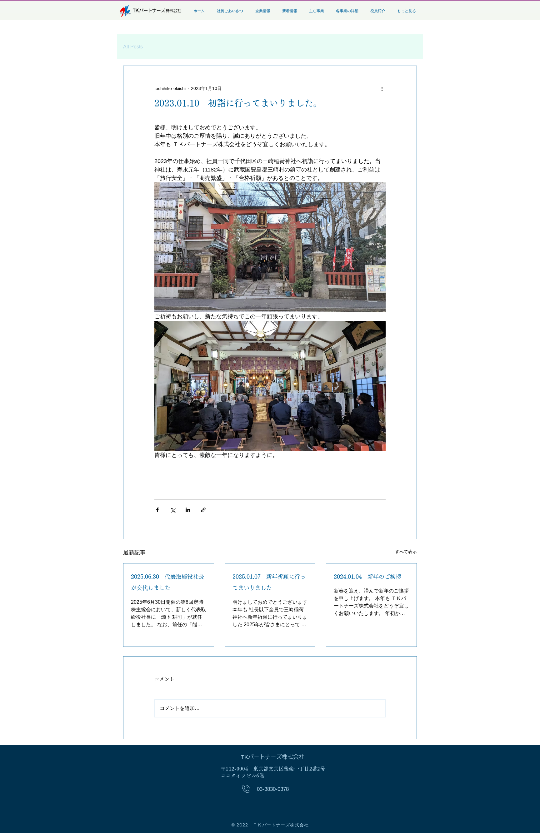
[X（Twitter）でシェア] (173, 510)
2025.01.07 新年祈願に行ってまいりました (269, 582)
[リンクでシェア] (203, 510)
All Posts (133, 46)
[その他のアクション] (382, 88)
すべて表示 (406, 551)
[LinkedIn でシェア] (188, 510)
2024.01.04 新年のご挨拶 (367, 576)
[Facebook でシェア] (157, 510)
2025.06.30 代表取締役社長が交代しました (167, 582)
